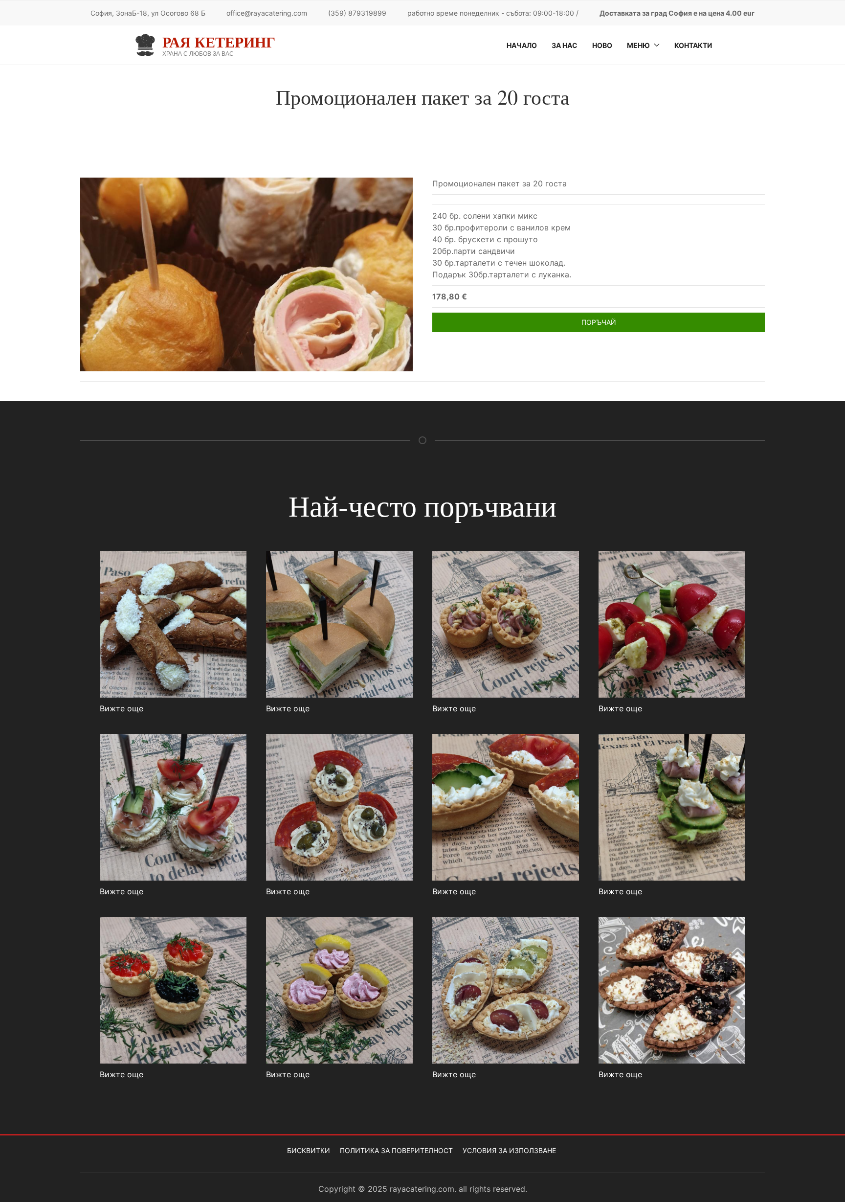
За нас (565, 45)
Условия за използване (509, 1150)
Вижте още (121, 708)
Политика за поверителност (396, 1150)
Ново (602, 45)
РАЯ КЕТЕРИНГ (218, 41)
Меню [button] (638, 45)
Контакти (693, 45)
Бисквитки (308, 1150)
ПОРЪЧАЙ (598, 322)
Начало (522, 45)
